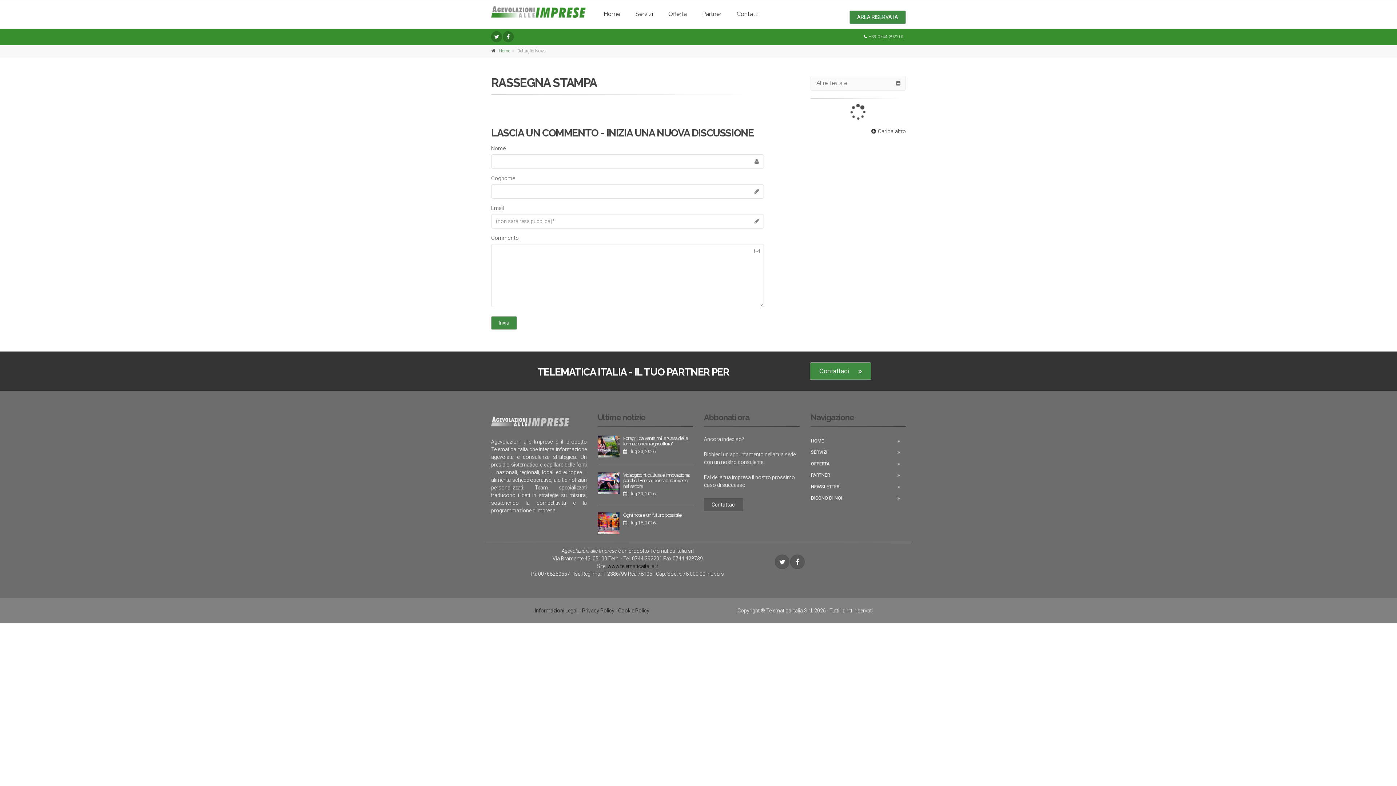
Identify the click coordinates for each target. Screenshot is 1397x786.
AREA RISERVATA (877, 17)
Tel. (642, 558)
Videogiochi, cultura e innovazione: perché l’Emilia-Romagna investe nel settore (656, 480)
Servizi (644, 14)
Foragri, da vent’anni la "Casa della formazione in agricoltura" (655, 441)
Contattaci (834, 371)
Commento (505, 238)
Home (612, 14)
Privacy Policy (598, 611)
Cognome (503, 178)
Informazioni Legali (556, 611)
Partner (711, 14)
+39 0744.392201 (886, 36)
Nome (498, 148)
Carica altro (892, 131)
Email (497, 208)
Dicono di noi (826, 498)
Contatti (748, 14)
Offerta (677, 14)
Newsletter (825, 486)
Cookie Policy (633, 611)
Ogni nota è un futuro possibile (652, 515)
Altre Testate (831, 83)
